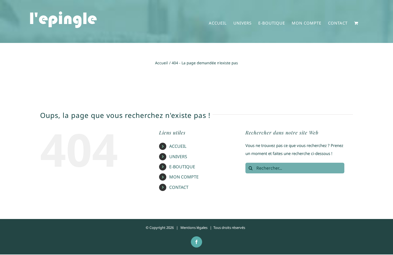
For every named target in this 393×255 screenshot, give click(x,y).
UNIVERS (178, 157)
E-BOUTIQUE (182, 167)
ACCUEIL (177, 146)
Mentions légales (193, 227)
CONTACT (178, 187)
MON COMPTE (184, 177)
